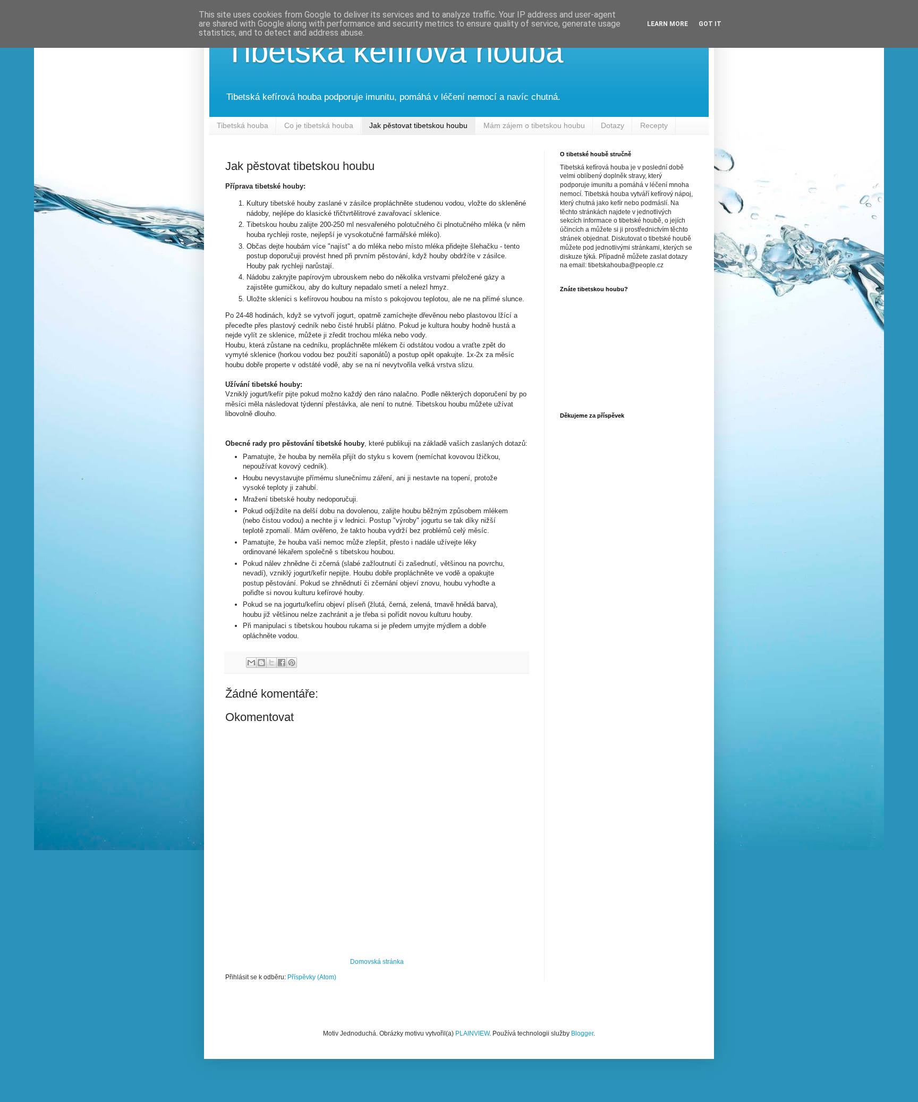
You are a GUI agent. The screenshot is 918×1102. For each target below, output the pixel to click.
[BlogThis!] (261, 662)
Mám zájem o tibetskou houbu (534, 125)
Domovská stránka (377, 961)
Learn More (667, 24)
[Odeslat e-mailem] (251, 662)
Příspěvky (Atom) (311, 977)
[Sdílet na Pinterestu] (291, 662)
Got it (710, 24)
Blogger (582, 1033)
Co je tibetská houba (318, 125)
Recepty (654, 125)
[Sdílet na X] (271, 662)
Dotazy (612, 125)
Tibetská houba (242, 125)
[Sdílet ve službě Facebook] (281, 662)
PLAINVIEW (472, 1033)
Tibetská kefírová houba (394, 51)
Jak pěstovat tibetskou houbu (418, 125)
